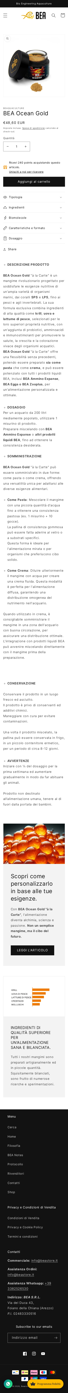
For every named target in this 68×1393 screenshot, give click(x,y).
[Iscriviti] (55, 1338)
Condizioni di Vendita (23, 1218)
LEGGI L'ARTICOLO (32, 950)
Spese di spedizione (33, 128)
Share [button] (12, 249)
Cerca (12, 1127)
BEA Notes (15, 1155)
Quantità (9, 138)
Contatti (14, 1183)
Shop (11, 1192)
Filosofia (14, 1146)
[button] (5, 15)
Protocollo (15, 1164)
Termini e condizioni (23, 1236)
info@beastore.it (44, 1260)
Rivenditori (16, 1173)
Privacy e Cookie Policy (25, 1227)
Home (12, 1136)
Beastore (25, 1386)
